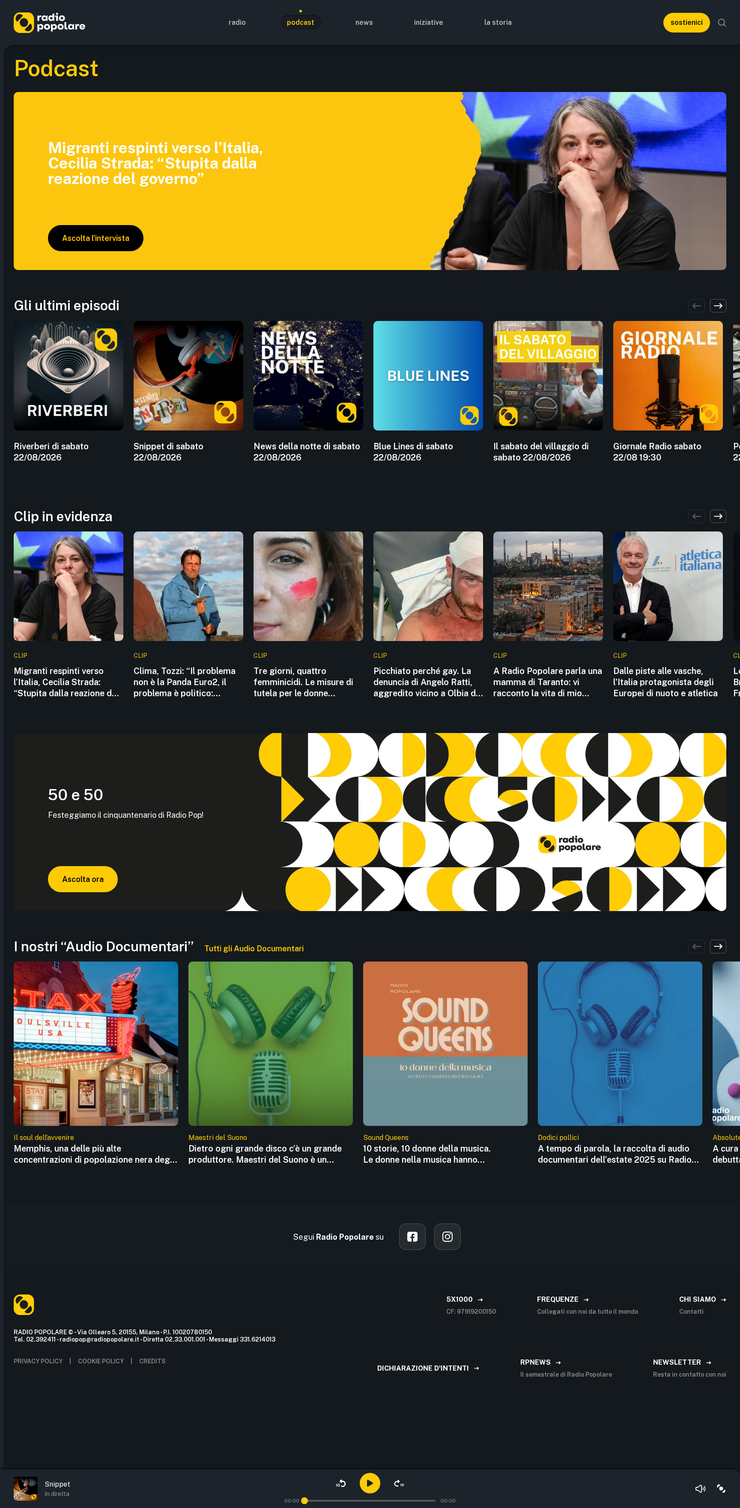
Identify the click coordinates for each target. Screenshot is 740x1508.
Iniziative (428, 22)
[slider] (304, 1500)
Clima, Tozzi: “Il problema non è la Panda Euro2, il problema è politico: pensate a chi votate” (185, 682)
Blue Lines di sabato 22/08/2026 (413, 452)
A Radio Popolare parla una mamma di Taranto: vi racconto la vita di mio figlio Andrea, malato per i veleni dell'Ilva (547, 682)
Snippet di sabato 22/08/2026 (168, 452)
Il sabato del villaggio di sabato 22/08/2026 (541, 452)
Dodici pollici (558, 1138)
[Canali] (721, 1489)
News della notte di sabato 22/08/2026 (307, 452)
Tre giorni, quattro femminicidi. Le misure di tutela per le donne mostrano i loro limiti (303, 682)
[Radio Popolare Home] (49, 22)
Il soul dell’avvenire (44, 1138)
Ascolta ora (83, 879)
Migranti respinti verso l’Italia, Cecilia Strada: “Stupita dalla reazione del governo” (66, 682)
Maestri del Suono (217, 1138)
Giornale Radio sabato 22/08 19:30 (657, 452)
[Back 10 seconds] (341, 1483)
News (364, 22)
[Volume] (700, 1489)
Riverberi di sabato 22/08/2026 (51, 452)
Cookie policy (101, 1361)
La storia (498, 22)
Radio (237, 22)
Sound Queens (386, 1138)
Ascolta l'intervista (95, 238)
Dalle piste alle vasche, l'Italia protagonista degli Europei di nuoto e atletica (665, 682)
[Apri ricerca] (722, 22)
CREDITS (152, 1361)
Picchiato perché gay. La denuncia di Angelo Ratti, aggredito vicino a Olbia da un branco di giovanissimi (426, 682)
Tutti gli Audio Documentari (254, 948)
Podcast (300, 22)
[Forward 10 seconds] (399, 1483)
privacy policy (38, 1361)
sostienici (687, 22)
